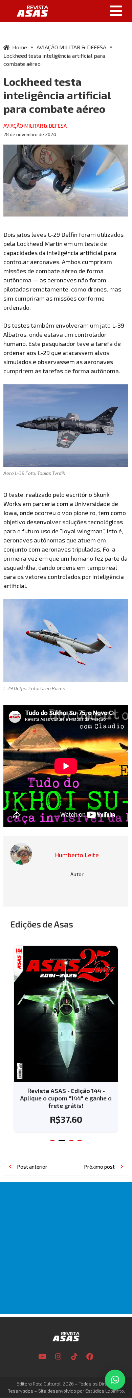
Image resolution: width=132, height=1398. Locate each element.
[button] (92, 11)
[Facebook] (90, 1356)
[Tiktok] (74, 1356)
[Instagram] (58, 1356)
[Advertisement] (66, 1248)
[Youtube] (42, 1356)
